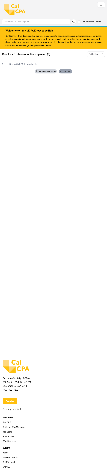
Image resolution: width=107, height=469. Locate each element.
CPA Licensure (9, 441)
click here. (46, 45)
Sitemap (7, 409)
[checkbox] (79, 22)
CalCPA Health (9, 462)
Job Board (7, 432)
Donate (9, 401)
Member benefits (11, 457)
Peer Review (8, 436)
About (5, 452)
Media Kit (17, 409)
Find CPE (7, 422)
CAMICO (6, 467)
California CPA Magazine (14, 427)
